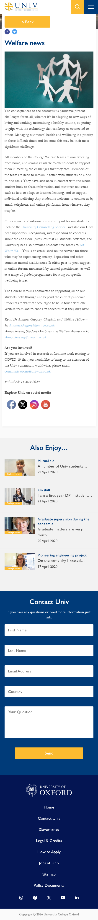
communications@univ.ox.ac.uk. (28, 371)
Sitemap (49, 874)
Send (49, 753)
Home (49, 807)
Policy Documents (49, 885)
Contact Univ (49, 818)
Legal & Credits (49, 840)
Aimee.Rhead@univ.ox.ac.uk (25, 337)
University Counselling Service (43, 227)
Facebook (7, 31)
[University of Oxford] (49, 791)
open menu (91, 7)
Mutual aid (46, 461)
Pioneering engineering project (62, 555)
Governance (49, 829)
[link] (21, 899)
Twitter (14, 31)
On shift (44, 490)
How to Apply (49, 851)
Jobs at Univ (49, 863)
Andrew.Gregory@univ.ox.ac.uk (32, 325)
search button (77, 7)
